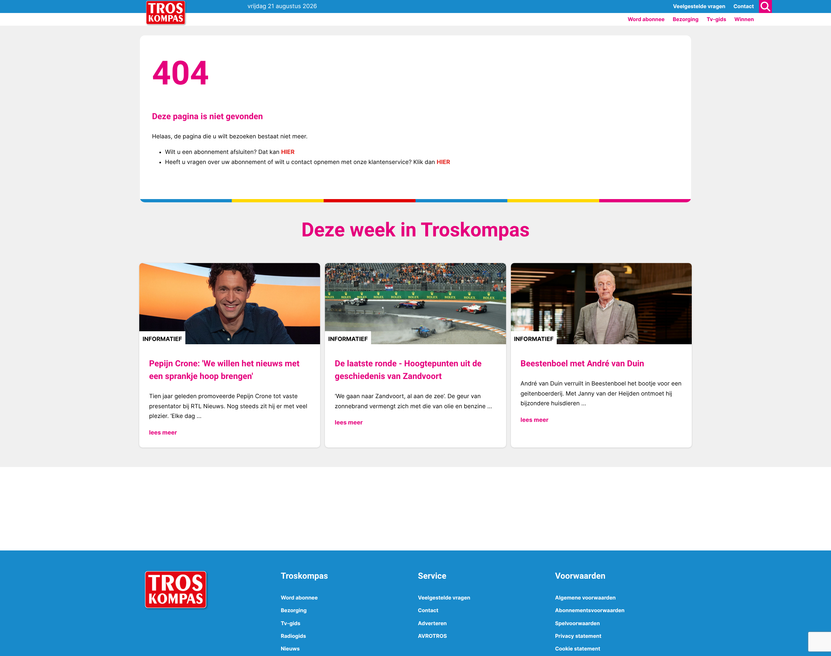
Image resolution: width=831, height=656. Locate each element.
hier (287, 152)
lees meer (163, 432)
